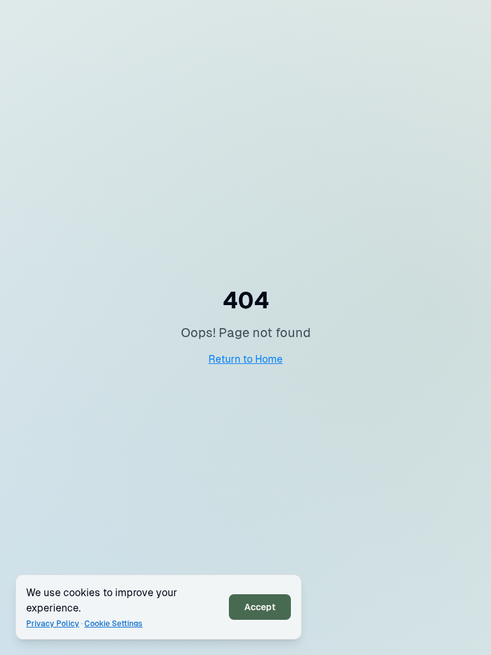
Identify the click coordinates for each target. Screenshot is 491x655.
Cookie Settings (113, 623)
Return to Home (245, 359)
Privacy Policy (52, 623)
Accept (260, 607)
